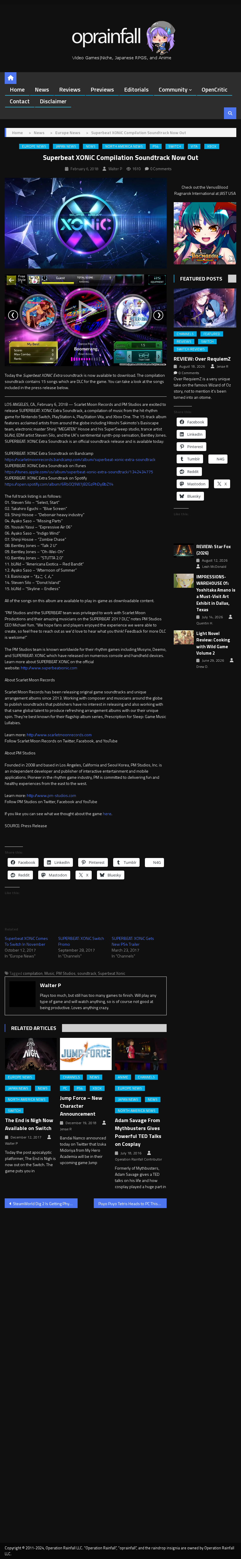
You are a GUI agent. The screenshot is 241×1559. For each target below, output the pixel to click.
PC (65, 1088)
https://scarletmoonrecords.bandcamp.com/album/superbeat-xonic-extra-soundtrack (80, 459)
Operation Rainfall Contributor (138, 1159)
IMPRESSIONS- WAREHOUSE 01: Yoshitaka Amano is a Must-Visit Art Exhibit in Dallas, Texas (215, 593)
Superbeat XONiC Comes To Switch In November (26, 941)
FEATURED (211, 334)
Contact (20, 101)
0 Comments (161, 169)
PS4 (156, 146)
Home (17, 89)
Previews (102, 89)
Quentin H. (204, 623)
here (107, 813)
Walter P (115, 169)
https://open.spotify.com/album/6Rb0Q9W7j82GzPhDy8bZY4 (59, 484)
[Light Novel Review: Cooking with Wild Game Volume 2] (184, 637)
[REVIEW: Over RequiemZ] (205, 307)
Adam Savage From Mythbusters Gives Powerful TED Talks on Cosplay (138, 1132)
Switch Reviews (191, 349)
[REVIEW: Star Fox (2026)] (184, 550)
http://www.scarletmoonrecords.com (59, 735)
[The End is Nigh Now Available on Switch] (31, 1054)
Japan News (66, 146)
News (42, 89)
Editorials (136, 89)
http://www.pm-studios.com (51, 795)
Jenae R (66, 1129)
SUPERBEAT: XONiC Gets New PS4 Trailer (133, 941)
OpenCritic (214, 89)
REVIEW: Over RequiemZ (202, 359)
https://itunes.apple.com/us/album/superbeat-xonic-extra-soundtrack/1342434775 (79, 472)
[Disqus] (86, 1287)
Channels (71, 1077)
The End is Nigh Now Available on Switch (29, 1124)
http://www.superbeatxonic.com (49, 668)
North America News (124, 146)
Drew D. (202, 666)
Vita (194, 146)
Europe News (34, 146)
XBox (211, 146)
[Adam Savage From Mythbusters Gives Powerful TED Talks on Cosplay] (141, 1054)
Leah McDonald (214, 566)
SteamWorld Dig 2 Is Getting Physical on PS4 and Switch (45, 1203)
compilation (33, 973)
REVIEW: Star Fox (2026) (213, 550)
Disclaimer (53, 101)
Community (173, 89)
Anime (123, 1077)
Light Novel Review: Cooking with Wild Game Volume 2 (213, 643)
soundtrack (86, 973)
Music (49, 973)
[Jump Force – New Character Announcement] (86, 1054)
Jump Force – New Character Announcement (81, 1106)
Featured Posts (201, 279)
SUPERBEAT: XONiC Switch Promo (81, 941)
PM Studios (66, 973)
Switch (174, 146)
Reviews (70, 89)
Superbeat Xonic (111, 973)
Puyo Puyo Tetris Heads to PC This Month (132, 1203)
